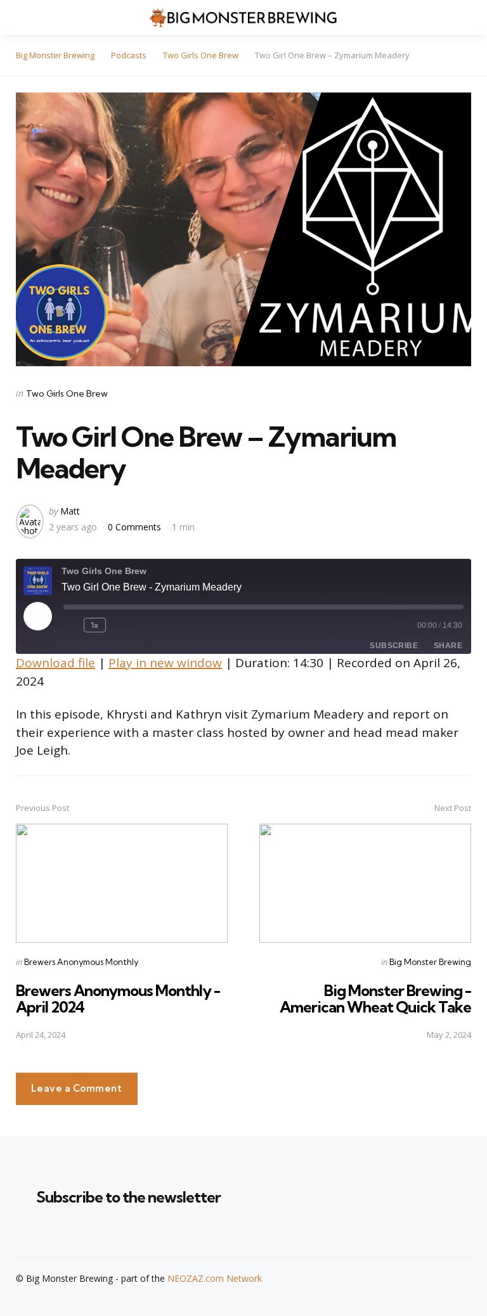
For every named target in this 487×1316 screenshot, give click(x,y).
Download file (55, 663)
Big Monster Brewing (430, 962)
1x (95, 625)
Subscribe (394, 645)
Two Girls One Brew (67, 393)
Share (448, 645)
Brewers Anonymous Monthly (81, 962)
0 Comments (136, 527)
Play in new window (165, 663)
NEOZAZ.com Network (214, 1278)
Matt (70, 511)
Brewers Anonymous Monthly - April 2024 (118, 998)
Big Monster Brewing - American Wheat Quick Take (375, 998)
